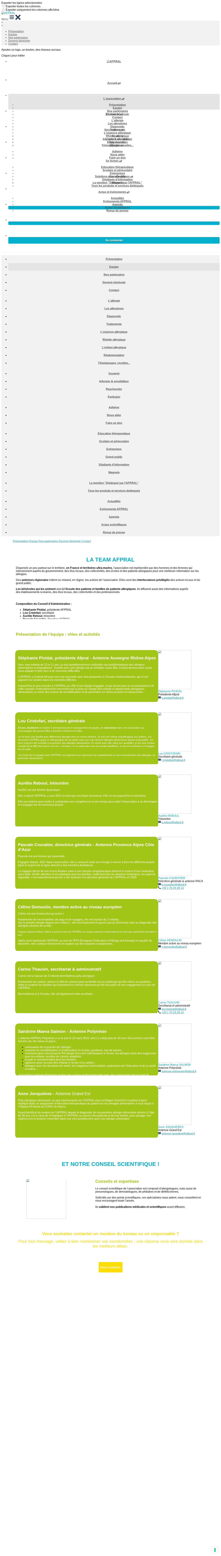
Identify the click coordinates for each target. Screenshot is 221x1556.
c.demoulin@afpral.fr (174, 946)
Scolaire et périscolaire (117, 170)
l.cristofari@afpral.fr (173, 760)
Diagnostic (117, 126)
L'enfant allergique (114, 347)
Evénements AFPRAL (117, 201)
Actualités (117, 198)
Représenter (117, 142)
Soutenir (117, 136)
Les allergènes (117, 123)
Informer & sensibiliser (117, 139)
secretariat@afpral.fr (174, 1009)
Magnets (114, 472)
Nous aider (117, 154)
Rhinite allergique (114, 339)
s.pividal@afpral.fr (173, 697)
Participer (114, 396)
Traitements (114, 324)
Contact (13, 43)
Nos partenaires (18, 37)
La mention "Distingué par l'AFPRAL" (117, 182)
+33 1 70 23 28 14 (173, 888)
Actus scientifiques (117, 207)
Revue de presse (117, 210)
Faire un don (117, 157)
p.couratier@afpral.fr (174, 884)
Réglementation (114, 355)
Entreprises (117, 173)
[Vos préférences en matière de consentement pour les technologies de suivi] (215, 1550)
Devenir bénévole (19, 40)
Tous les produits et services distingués (117, 185)
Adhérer (117, 151)
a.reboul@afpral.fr (173, 822)
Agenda (117, 204)
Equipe (12, 34)
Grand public (113, 456)
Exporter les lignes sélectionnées (21, 2)
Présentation (16, 31)
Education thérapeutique (117, 167)
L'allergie (117, 120)
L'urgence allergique (117, 132)
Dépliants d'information (117, 179)
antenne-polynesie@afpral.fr (179, 1071)
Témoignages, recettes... (114, 363)
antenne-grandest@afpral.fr (178, 1133)
